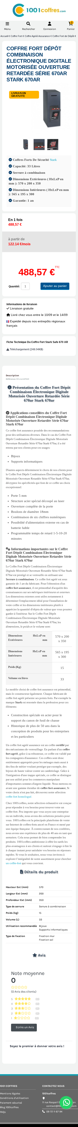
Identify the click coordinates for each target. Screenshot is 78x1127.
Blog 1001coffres (9, 1107)
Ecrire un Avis (25, 1027)
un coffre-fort (13, 863)
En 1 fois (15, 222)
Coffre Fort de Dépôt (63, 36)
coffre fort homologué (18, 796)
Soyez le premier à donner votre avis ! (37, 1046)
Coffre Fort (17, 36)
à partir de (19, 241)
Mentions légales (10, 1093)
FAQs (3, 1111)
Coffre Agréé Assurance (37, 36)
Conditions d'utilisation (14, 1098)
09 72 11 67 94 (54, 1111)
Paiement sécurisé (11, 1102)
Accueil (4, 36)
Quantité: (14, 286)
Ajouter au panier (55, 286)
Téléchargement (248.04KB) (26, 349)
